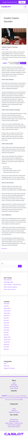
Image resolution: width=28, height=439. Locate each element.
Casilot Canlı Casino (14, 386)
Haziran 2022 (7, 342)
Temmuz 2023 (7, 310)
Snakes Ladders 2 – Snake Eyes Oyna (12, 284)
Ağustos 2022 (7, 337)
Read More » (4, 248)
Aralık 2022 (6, 327)
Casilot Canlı (18, 395)
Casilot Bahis (14, 384)
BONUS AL (23, 63)
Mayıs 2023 (6, 315)
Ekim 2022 (6, 332)
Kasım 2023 (6, 303)
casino (21, 399)
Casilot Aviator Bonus (11, 395)
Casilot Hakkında (14, 388)
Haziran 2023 (7, 313)
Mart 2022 (6, 349)
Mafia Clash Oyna (8, 279)
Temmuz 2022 (7, 339)
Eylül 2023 (6, 306)
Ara (2, 263)
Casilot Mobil (19, 397)
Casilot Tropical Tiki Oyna (9, 289)
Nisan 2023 (6, 318)
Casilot (3, 49)
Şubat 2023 (6, 322)
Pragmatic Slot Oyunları (9, 368)
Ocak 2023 (6, 325)
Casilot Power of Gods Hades (13, 399)
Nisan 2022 (6, 346)
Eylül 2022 (6, 334)
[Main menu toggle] (25, 6)
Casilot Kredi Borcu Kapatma (10, 287)
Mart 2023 (6, 320)
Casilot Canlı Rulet (6, 397)
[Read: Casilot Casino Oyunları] (14, 36)
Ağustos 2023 (7, 308)
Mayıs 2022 (6, 344)
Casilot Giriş (6, 365)
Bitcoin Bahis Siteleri (8, 282)
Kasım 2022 (6, 330)
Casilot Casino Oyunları (10, 47)
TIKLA (22, 2)
